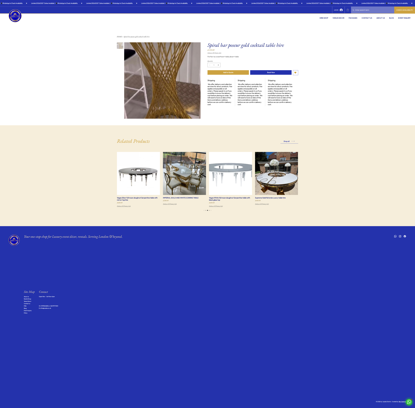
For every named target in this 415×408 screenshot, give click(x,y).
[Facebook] (404, 236)
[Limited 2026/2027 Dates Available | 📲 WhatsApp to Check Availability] (207, 3)
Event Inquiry (28, 310)
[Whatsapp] (395, 236)
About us (26, 296)
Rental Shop (27, 299)
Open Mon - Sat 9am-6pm (47, 296)
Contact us (27, 303)
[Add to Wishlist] (295, 72)
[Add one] (218, 65)
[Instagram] (400, 236)
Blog (25, 308)
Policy (25, 313)
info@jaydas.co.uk (45, 308)
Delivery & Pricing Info (124, 206)
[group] (207, 179)
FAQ (25, 306)
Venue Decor (27, 301)
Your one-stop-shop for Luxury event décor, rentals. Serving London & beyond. (73, 236)
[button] (324, 18)
